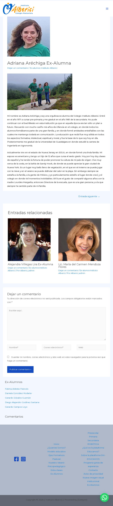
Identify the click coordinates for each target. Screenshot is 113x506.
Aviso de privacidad (93, 474)
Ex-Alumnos (56, 474)
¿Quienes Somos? (56, 448)
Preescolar (93, 433)
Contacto (93, 470)
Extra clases (56, 470)
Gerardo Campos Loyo (16, 407)
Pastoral (56, 459)
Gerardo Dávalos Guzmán (18, 398)
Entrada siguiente (89, 196)
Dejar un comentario (17, 68)
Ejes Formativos (56, 455)
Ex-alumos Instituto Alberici (43, 68)
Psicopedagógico (56, 466)
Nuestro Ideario (56, 462)
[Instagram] (23, 459)
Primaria (93, 436)
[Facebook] (16, 459)
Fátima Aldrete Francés (16, 389)
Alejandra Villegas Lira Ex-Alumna (30, 264)
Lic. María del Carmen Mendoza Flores (79, 266)
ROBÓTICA (93, 444)
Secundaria (93, 440)
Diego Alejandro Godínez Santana (22, 402)
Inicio (56, 444)
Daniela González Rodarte (18, 393)
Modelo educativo (56, 451)
